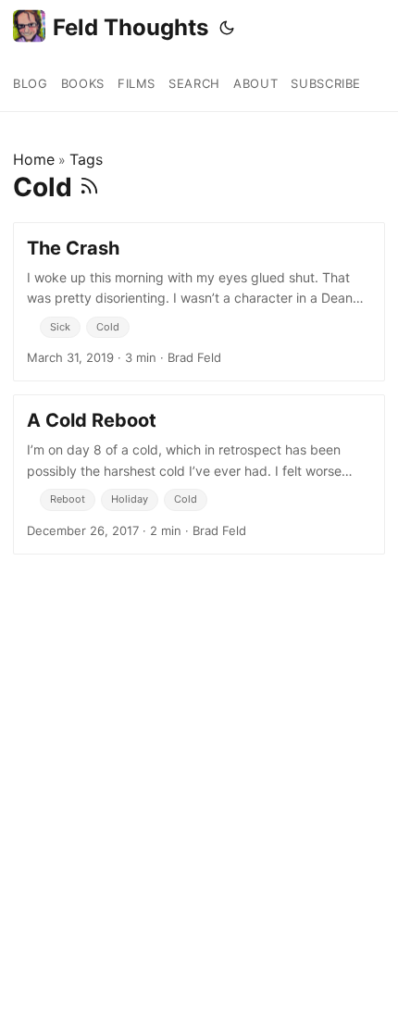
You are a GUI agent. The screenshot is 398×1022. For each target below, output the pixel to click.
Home (34, 159)
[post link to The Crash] (199, 301)
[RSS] (89, 187)
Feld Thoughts (130, 27)
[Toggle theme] (227, 28)
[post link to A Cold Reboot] (199, 474)
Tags (86, 159)
